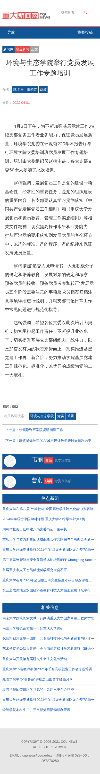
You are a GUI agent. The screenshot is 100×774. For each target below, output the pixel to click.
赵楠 (43, 90)
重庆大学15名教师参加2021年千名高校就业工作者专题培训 (47, 669)
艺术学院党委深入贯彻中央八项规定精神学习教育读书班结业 (48, 649)
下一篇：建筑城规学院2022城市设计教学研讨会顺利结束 (48, 441)
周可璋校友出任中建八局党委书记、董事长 (34, 529)
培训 (70, 416)
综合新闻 (22, 49)
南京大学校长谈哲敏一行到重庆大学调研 (33, 628)
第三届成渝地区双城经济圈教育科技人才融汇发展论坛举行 (46, 590)
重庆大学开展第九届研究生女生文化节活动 (34, 659)
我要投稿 (85, 32)
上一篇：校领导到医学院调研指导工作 (34, 430)
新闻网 (8, 49)
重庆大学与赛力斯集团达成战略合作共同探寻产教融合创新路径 (50, 539)
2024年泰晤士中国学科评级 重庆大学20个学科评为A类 (43, 519)
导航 (11, 32)
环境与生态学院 (25, 90)
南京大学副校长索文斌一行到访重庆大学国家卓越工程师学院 (48, 618)
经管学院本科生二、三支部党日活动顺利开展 (36, 710)
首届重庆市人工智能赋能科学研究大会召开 (34, 570)
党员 (60, 416)
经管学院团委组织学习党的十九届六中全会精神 (38, 689)
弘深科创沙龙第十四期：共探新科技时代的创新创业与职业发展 (50, 639)
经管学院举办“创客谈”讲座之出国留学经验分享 (37, 679)
